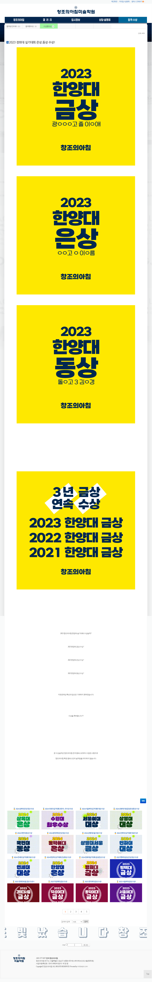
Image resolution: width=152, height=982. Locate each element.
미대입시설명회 (124, 2)
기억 (63, 945)
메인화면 (114, 2)
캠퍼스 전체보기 (136, 2)
